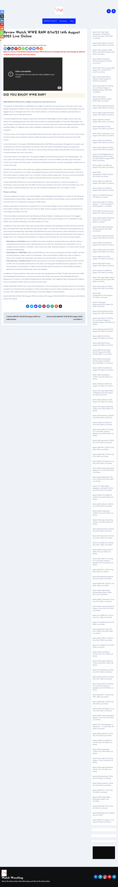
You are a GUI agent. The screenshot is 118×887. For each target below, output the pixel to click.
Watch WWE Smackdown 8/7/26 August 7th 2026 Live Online (102, 295)
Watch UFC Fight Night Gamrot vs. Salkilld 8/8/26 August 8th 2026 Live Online (104, 279)
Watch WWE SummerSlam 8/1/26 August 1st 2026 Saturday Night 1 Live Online (103, 361)
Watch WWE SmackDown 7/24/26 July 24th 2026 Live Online (103, 513)
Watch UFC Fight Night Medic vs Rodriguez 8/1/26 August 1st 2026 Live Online (103, 393)
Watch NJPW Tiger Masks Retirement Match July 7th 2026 (101, 799)
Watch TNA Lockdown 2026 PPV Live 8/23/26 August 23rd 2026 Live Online (104, 52)
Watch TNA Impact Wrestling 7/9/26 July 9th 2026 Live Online (103, 769)
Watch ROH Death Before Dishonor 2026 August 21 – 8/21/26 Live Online (102, 79)
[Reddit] (19, 48)
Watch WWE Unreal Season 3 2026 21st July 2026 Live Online (103, 552)
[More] (41, 48)
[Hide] (0, 40)
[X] (8, 48)
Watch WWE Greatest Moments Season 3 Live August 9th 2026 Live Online (103, 220)
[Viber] (30, 48)
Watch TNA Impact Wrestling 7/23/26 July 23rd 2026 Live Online (103, 522)
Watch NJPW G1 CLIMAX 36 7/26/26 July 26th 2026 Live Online (103, 497)
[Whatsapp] (23, 48)
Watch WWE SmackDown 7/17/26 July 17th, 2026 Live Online (103, 654)
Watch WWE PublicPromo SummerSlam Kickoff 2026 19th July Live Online (102, 592)
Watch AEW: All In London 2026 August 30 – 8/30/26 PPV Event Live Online (104, 70)
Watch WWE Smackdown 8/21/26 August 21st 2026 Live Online (102, 61)
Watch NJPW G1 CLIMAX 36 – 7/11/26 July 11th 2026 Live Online (103, 742)
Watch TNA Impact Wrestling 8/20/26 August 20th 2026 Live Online (102, 99)
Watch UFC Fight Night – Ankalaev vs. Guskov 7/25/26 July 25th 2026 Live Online (103, 488)
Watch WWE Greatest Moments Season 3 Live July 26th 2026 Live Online (103, 470)
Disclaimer (63, 21)
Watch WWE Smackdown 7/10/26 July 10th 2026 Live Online (103, 751)
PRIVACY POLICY (50, 21)
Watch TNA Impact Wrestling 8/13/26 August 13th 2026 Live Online (103, 229)
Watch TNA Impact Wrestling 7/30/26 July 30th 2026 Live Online (103, 409)
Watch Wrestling (12, 878)
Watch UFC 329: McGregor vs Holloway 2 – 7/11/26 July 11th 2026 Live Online (103, 727)
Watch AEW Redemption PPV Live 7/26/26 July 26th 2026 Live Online (103, 479)
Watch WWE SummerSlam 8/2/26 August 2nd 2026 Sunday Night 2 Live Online (102, 352)
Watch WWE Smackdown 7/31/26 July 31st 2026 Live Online (103, 377)
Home (72, 21)
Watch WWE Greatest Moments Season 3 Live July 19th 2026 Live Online (103, 608)
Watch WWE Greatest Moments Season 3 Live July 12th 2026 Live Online (103, 718)
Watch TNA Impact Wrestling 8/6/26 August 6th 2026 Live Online (103, 304)
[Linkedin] (12, 48)
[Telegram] (26, 48)
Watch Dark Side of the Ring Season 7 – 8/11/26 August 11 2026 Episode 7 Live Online (103, 204)
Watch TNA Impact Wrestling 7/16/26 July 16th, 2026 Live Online (103, 663)
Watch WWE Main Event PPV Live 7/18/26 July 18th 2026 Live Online (103, 631)
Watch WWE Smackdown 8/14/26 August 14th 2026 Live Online (103, 174)
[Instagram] (37, 48)
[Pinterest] (16, 48)
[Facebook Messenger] (34, 48)
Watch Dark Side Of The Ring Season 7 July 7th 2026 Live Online (103, 760)
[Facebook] (5, 48)
